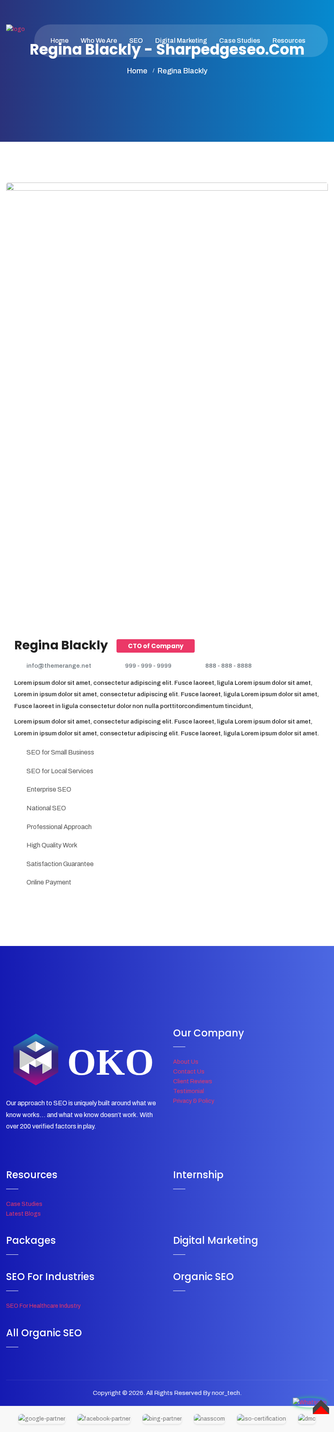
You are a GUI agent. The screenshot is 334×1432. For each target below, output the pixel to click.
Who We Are (99, 40)
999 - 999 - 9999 (148, 665)
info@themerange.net (58, 665)
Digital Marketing (181, 40)
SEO (136, 40)
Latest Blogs (23, 1214)
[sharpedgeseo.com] (15, 41)
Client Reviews (192, 1081)
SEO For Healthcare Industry (43, 1306)
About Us (185, 1062)
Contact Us (188, 1072)
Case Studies (239, 40)
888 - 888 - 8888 (228, 665)
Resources (288, 40)
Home (59, 40)
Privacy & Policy (193, 1101)
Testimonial (188, 1091)
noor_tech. (227, 1393)
